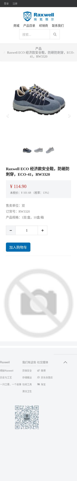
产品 (38, 48)
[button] (9, 114)
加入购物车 (18, 247)
